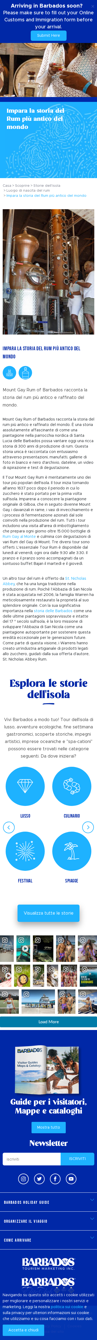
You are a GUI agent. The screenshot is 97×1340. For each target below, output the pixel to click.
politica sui (60, 1307)
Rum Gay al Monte (19, 537)
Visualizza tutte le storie (49, 913)
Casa (7, 186)
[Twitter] (39, 1179)
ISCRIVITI (77, 1159)
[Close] (93, 5)
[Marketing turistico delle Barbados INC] (48, 1264)
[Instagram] (23, 1179)
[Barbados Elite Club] (48, 1286)
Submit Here (48, 36)
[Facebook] (55, 1179)
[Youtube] (71, 1179)
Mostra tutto (48, 1127)
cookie (77, 1307)
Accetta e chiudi (23, 1330)
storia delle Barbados (53, 611)
